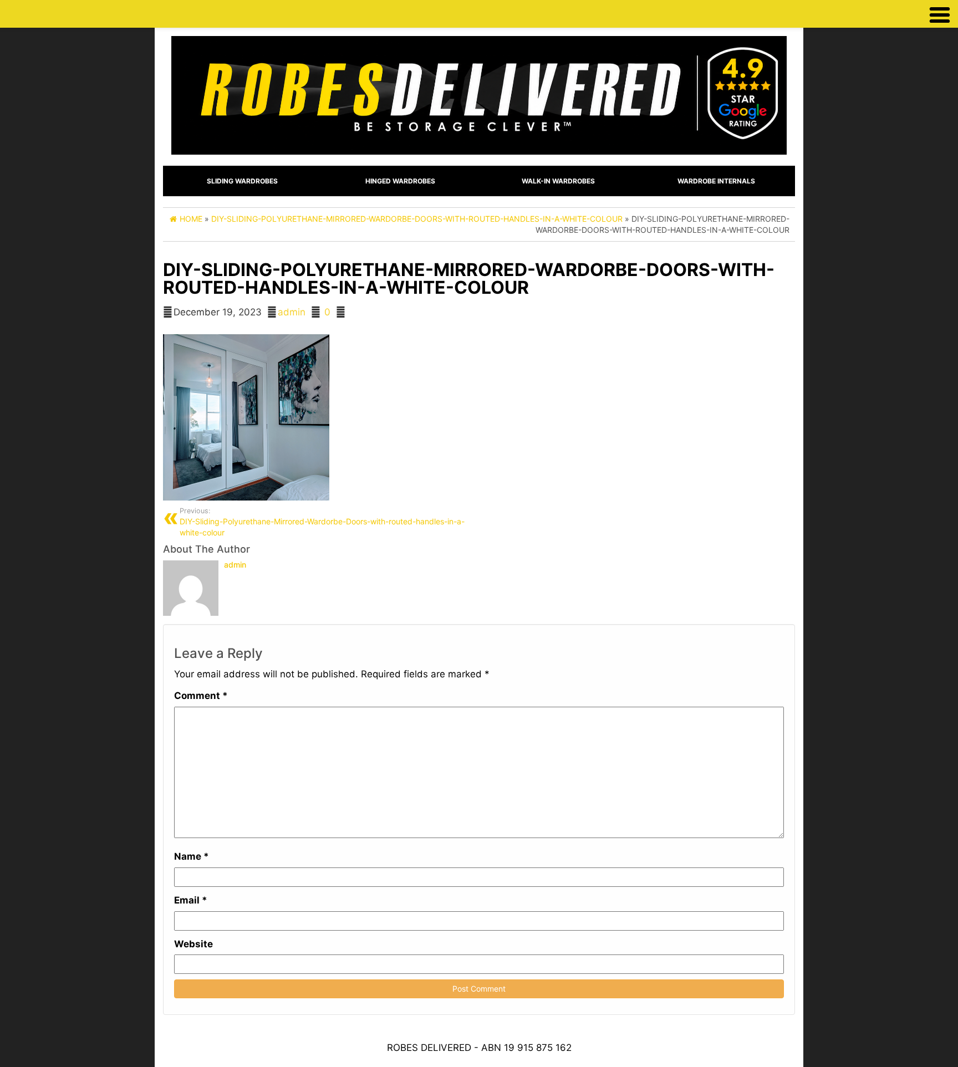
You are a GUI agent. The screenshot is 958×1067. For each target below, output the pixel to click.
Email (190, 900)
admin (291, 312)
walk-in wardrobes (558, 181)
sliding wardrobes (242, 181)
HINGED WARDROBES (400, 181)
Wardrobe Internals (716, 181)
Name (191, 856)
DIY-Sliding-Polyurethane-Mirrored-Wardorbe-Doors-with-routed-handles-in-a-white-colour (322, 522)
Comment (201, 695)
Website (193, 943)
